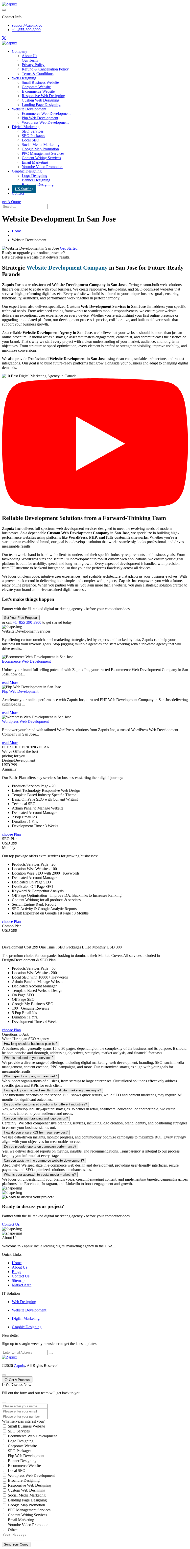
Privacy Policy (33, 65)
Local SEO (30, 140)
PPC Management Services (43, 153)
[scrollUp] (4, 1375)
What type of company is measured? (30, 1076)
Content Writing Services (41, 158)
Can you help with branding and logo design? (36, 1118)
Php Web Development (40, 118)
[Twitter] (4, 38)
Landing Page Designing (41, 105)
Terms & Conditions (37, 73)
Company (19, 51)
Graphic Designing (27, 171)
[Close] (4, 1402)
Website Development (29, 109)
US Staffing (24, 189)
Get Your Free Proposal (21, 618)
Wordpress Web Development (45, 122)
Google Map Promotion (40, 149)
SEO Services (33, 131)
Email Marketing (35, 162)
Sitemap (18, 1280)
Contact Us (11, 1224)
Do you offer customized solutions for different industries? (45, 1104)
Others (13, 1530)
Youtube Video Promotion (42, 167)
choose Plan (11, 834)
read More (10, 682)
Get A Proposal (19, 1380)
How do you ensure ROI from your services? (36, 1132)
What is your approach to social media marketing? (40, 1174)
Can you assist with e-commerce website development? (44, 1160)
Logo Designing (34, 175)
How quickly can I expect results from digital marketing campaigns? (52, 1090)
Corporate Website (36, 87)
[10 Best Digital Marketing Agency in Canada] (95, 508)
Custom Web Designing (40, 100)
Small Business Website (40, 82)
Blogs (16, 1272)
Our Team (30, 60)
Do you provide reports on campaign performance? (40, 1146)
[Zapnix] (9, 4)
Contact (18, 193)
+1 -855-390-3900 (26, 30)
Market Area (21, 1285)
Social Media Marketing (40, 144)
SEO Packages (33, 136)
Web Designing (24, 78)
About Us (29, 56)
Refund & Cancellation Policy (45, 69)
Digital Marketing (26, 127)
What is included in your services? (28, 1058)
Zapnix (19, 1365)
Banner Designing (36, 180)
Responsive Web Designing (43, 96)
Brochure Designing (37, 184)
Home (17, 231)
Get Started (68, 248)
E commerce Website (38, 91)
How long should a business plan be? (30, 1044)
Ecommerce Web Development (46, 113)
